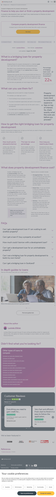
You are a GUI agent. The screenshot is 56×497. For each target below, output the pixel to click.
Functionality (40, 487)
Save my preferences (27, 493)
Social (50, 487)
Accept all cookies (45, 493)
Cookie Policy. (10, 481)
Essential (7, 487)
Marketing (29, 487)
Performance (18, 487)
